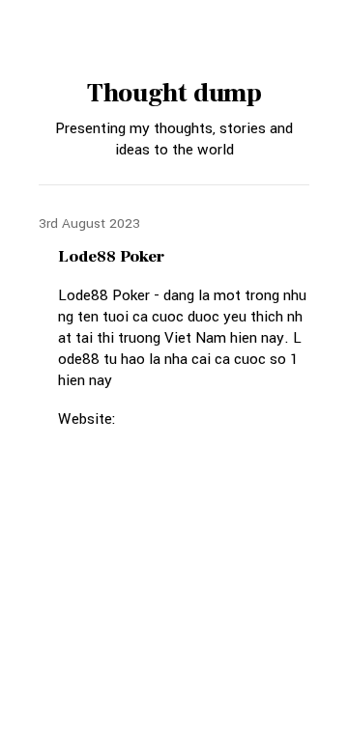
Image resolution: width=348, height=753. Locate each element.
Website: (87, 419)
